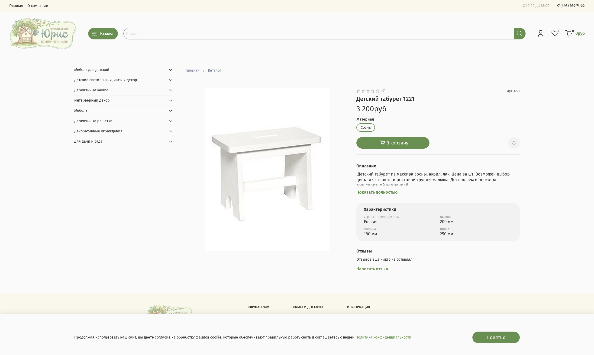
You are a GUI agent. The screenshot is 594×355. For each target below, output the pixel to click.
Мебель (80, 110)
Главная (16, 5)
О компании (37, 5)
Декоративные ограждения (98, 131)
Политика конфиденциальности (383, 337)
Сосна (366, 127)
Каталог (107, 33)
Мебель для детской (91, 69)
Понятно (496, 337)
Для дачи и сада (88, 141)
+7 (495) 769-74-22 (570, 5)
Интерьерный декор (92, 100)
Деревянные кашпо (91, 90)
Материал (365, 119)
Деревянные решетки (93, 121)
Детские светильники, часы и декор (105, 80)
